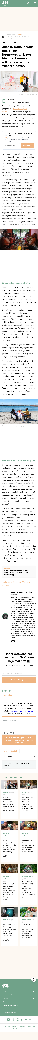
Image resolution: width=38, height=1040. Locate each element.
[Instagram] (12, 640)
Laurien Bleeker (10, 34)
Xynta (23, 1029)
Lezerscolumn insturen (10, 1005)
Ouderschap (7, 1002)
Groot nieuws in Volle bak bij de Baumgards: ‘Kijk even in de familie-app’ (17, 572)
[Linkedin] (14, 640)
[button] (31, 992)
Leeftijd (5, 998)
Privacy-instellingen (9, 1012)
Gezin (19, 34)
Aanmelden (28, 146)
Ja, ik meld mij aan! (19, 680)
